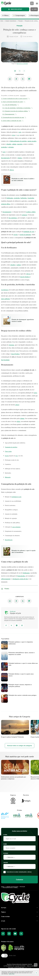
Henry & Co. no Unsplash (22, 63)
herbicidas (24, 198)
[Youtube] (15, 933)
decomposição (5, 158)
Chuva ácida (8, 451)
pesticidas (4, 147)
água (13, 135)
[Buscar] (32, 3)
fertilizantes (10, 198)
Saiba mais (11, 974)
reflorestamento (5, 579)
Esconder (23, 95)
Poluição (20, 21)
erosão (16, 234)
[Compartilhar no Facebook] (16, 79)
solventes (11, 147)
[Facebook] (6, 625)
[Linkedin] (17, 625)
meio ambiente (5, 299)
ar (18, 135)
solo (20, 132)
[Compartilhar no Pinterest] (29, 79)
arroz (35, 393)
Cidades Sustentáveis (10, 21)
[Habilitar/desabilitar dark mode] (14, 70)
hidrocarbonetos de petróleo (18, 141)
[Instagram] (22, 625)
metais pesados (32, 141)
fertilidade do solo (28, 231)
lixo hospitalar (5, 360)
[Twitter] (11, 625)
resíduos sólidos (31, 212)
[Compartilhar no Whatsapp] (9, 79)
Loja (35, 9)
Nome (5, 844)
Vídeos (6, 15)
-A (24, 71)
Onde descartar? (16, 9)
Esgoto (7, 456)
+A (19, 71)
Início (1, 21)
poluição (24, 215)
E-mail (5, 834)
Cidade (5, 862)
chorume (11, 345)
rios (16, 456)
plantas (20, 158)
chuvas (12, 170)
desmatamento (7, 212)
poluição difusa (5, 204)
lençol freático (15, 354)
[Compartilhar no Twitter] (22, 79)
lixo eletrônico (13, 218)
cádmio (14, 144)
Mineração (8, 477)
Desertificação (8, 540)
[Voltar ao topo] (35, 965)
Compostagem (20, 15)
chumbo (8, 144)
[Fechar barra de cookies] (36, 973)
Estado (5, 853)
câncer (17, 405)
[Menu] (37, 3)
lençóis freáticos (25, 277)
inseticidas (31, 198)
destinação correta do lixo (20, 579)
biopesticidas (21, 576)
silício (18, 421)
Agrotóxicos (5, 290)
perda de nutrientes (25, 234)
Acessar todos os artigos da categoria (19, 745)
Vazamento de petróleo (11, 447)
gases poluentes (16, 527)
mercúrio (19, 144)
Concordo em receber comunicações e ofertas (19, 872)
